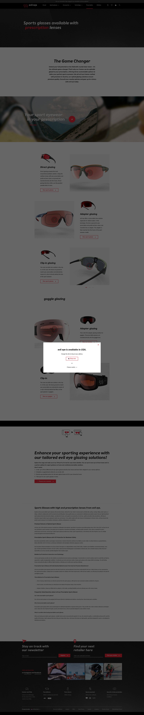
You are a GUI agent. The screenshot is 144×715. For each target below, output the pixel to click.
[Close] (98, 345)
